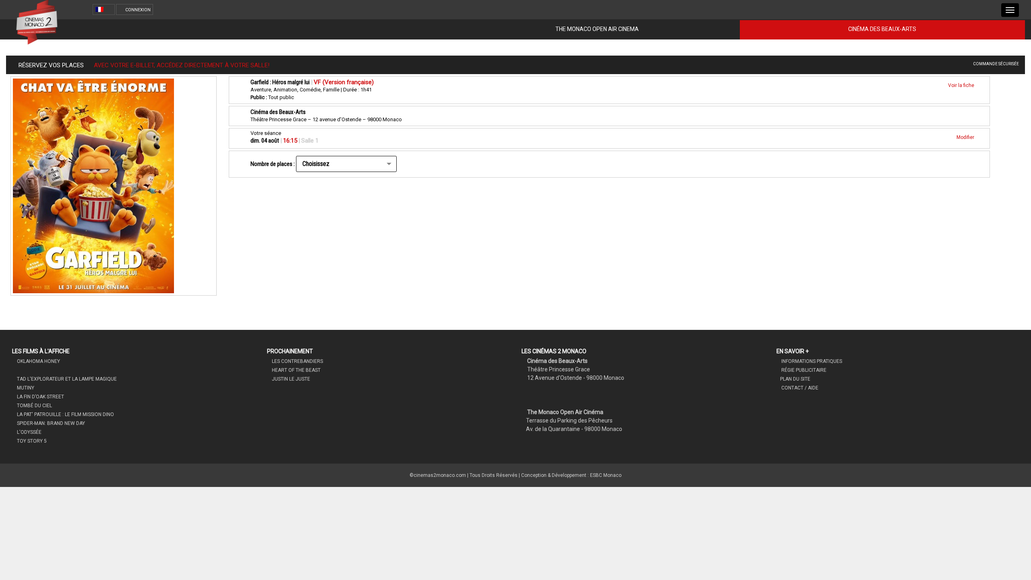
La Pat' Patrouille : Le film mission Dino (65, 414)
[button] (104, 9)
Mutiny (25, 388)
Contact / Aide (799, 388)
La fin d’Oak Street (40, 397)
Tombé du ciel (34, 405)
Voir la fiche (961, 85)
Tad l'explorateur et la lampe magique (66, 379)
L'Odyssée (28, 432)
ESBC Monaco (605, 475)
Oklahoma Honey (38, 361)
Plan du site (795, 379)
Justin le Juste (290, 379)
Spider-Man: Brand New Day (50, 423)
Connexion (138, 9)
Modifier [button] (965, 137)
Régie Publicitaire (803, 370)
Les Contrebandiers (297, 361)
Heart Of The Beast (296, 370)
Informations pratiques (811, 361)
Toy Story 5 (31, 441)
